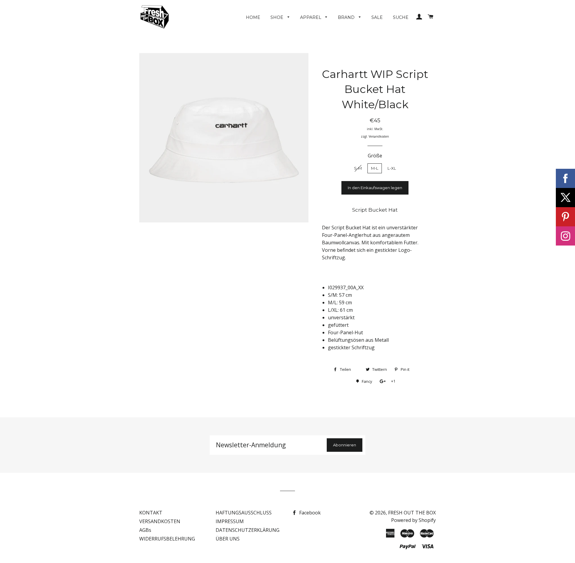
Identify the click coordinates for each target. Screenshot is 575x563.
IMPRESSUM (230, 521)
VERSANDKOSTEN (159, 521)
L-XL (392, 168)
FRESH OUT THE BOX (412, 512)
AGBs (145, 530)
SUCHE (400, 17)
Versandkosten (379, 136)
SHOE (277, 17)
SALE (377, 17)
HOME (253, 17)
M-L (374, 168)
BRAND (347, 17)
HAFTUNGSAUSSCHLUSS (244, 512)
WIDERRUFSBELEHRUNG (167, 538)
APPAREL (311, 17)
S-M (358, 168)
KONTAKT (150, 512)
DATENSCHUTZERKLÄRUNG (247, 530)
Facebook (309, 512)
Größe (375, 155)
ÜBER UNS (228, 538)
